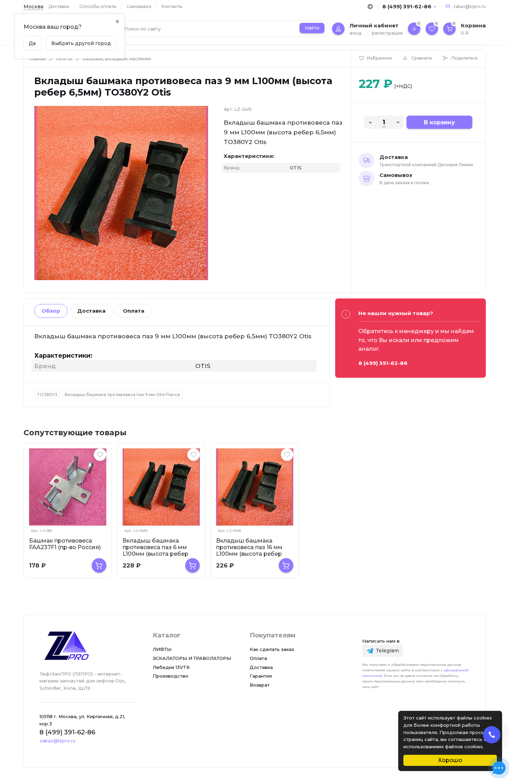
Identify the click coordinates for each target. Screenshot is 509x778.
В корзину (439, 122)
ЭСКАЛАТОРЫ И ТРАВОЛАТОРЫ (192, 658)
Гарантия (261, 676)
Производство (170, 676)
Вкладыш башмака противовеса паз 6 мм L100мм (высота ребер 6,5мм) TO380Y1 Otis (155, 550)
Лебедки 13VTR (171, 667)
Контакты (172, 6)
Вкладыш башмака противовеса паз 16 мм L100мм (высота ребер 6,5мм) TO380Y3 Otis (249, 550)
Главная (37, 58)
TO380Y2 (47, 394)
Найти (312, 27)
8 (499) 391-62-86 (406, 6)
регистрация (387, 33)
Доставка (58, 6)
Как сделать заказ (272, 649)
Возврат (260, 685)
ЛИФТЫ (64, 58)
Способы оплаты (97, 6)
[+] (99, 565)
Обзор (51, 310)
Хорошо (450, 760)
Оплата (133, 310)
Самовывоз (139, 6)
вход (355, 33)
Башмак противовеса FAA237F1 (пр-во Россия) (65, 544)
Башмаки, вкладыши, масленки (117, 58)
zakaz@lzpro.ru (469, 6)
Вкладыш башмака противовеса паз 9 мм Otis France (122, 394)
